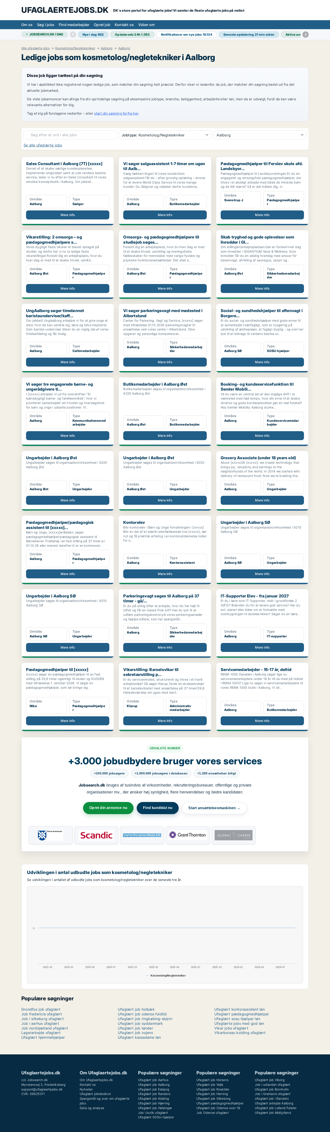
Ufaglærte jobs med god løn (239, 1023)
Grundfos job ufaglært (40, 1009)
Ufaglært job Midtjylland (273, 1113)
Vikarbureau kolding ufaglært (240, 1032)
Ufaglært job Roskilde (212, 1089)
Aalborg (106, 48)
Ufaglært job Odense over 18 (218, 1108)
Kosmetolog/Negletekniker (75, 48)
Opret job (102, 24)
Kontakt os (124, 24)
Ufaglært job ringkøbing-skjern (145, 1018)
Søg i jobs (45, 24)
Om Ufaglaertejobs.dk (96, 1080)
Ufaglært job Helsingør (155, 1108)
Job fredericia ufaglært (41, 1014)
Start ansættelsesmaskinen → (214, 808)
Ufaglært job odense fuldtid (142, 1014)
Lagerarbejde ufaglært (41, 1032)
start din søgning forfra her (116, 113)
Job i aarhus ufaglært (40, 1023)
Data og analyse (92, 1108)
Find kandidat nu (157, 808)
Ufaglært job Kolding (153, 1098)
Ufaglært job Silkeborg (213, 1098)
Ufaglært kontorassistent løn (239, 1009)
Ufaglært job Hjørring (154, 1103)
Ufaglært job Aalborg (154, 1084)
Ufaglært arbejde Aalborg (274, 1103)
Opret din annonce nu (108, 808)
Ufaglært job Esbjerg (153, 1089)
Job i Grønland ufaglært (273, 1094)
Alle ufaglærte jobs (35, 48)
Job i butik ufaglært (153, 1113)
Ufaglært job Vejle (209, 1084)
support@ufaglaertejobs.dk (42, 1089)
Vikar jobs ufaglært (231, 1028)
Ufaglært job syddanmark (140, 1023)
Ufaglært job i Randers (272, 1098)
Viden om (146, 24)
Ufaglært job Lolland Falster (276, 1108)
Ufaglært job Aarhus (153, 1080)
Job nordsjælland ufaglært (44, 1028)
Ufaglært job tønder (135, 1028)
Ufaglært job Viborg (270, 1080)
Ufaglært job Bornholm (272, 1089)
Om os (27, 24)
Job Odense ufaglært (212, 1113)
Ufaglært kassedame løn (139, 1037)
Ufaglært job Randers (154, 1094)
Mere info (68, 215)
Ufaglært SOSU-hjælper (156, 1117)
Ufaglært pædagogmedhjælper (241, 1014)
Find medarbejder (74, 24)
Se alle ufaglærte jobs (43, 145)
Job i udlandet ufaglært (272, 1084)
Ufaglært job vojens (135, 1032)
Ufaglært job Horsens (212, 1080)
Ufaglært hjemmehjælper (43, 1037)
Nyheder (86, 1089)
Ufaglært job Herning (212, 1094)
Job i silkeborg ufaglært (42, 1018)
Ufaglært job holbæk (136, 1009)
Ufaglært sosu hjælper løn (237, 1018)
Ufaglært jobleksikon (95, 1094)
